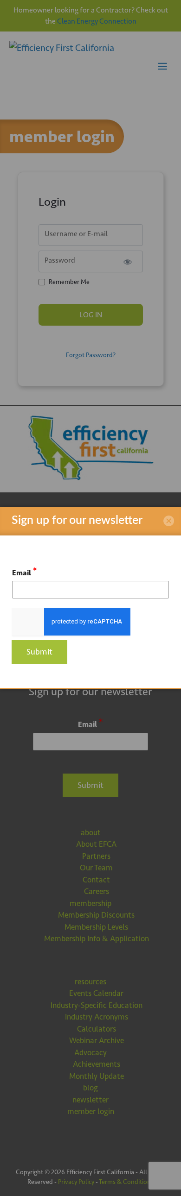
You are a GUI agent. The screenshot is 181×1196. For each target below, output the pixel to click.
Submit (39, 652)
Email (24, 571)
